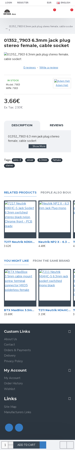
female (57, 160)
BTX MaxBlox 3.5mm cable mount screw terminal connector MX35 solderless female (20, 310)
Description (22, 125)
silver (30, 160)
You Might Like (16, 261)
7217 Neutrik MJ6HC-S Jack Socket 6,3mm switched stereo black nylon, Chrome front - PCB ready (20, 242)
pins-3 (17, 160)
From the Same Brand (51, 261)
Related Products (20, 192)
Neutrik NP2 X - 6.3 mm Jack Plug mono (54, 242)
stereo (9, 165)
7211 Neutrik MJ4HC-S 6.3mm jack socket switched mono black (54, 310)
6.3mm (43, 160)
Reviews (56, 125)
